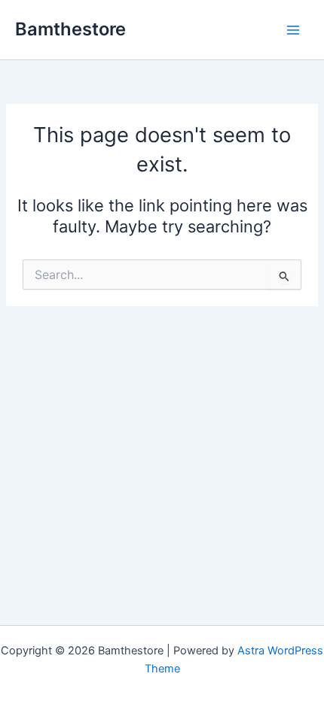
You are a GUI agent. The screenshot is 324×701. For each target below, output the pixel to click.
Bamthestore (70, 29)
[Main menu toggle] (293, 30)
